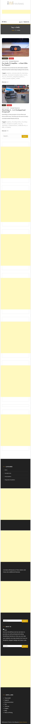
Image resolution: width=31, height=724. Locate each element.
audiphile (8, 73)
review (3, 78)
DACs (4, 105)
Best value (24, 73)
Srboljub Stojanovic (14, 61)
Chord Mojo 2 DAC (16, 122)
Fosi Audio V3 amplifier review (15, 75)
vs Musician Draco (12, 125)
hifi (3, 76)
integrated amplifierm (18, 76)
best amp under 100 (16, 73)
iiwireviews (9, 76)
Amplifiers (5, 58)
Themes (7, 706)
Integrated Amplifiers (10, 480)
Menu (5, 22)
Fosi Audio (4, 75)
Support (7, 700)
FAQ (6, 704)
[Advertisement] (16, 12)
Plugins (6, 708)
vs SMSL (18, 78)
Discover (4, 82)
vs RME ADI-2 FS (22, 125)
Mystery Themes (23, 722)
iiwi (5, 76)
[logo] (5, 630)
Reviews (11, 58)
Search (26, 22)
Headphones (8, 473)
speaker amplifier (10, 78)
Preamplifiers (8, 476)
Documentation (9, 702)
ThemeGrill (7, 698)
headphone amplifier (12, 123)
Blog (6, 710)
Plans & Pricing (8, 712)
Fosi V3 (25, 75)
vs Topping (8, 127)
